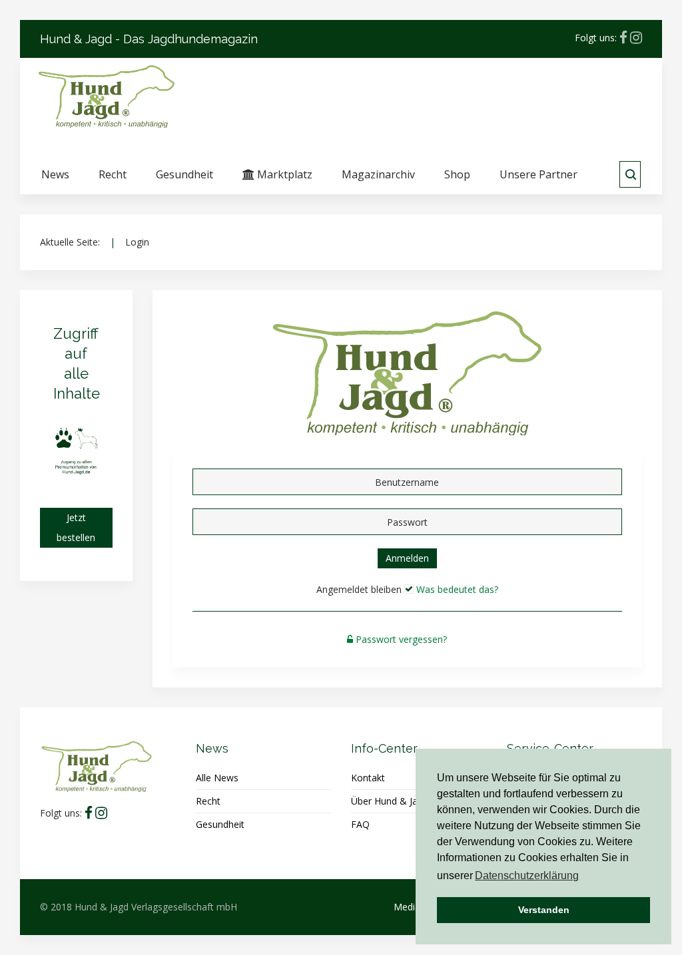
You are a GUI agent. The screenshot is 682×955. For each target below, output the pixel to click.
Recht (113, 174)
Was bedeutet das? (457, 589)
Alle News (217, 777)
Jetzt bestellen (76, 527)
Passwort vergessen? (401, 639)
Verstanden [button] (543, 909)
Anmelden (407, 558)
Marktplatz (283, 174)
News (55, 174)
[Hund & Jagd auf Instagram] (636, 38)
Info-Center (384, 748)
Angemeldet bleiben (359, 589)
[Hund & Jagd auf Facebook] (623, 38)
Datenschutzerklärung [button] (527, 875)
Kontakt (368, 777)
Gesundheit (184, 174)
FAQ (360, 824)
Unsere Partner (538, 174)
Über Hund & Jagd (389, 801)
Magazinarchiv (378, 174)
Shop (457, 174)
